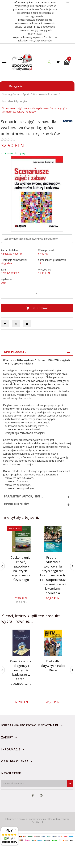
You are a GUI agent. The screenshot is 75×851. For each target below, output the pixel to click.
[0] (67, 61)
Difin (3, 282)
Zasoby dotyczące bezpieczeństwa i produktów (31, 238)
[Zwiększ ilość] (70, 294)
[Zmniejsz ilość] (4, 294)
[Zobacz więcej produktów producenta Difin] (68, 120)
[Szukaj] (49, 62)
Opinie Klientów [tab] (16, 504)
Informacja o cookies (16, 818)
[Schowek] (59, 62)
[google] (41, 795)
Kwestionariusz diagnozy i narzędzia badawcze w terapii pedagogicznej (21, 672)
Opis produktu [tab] (15, 352)
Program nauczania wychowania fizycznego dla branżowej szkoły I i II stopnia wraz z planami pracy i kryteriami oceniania (53, 575)
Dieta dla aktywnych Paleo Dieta (52, 665)
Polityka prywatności (40, 40)
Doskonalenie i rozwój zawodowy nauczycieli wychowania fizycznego (21, 568)
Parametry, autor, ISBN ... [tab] (23, 496)
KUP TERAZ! (40, 308)
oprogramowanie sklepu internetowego (49, 818)
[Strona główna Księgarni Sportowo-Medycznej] (22, 61)
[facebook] (32, 795)
